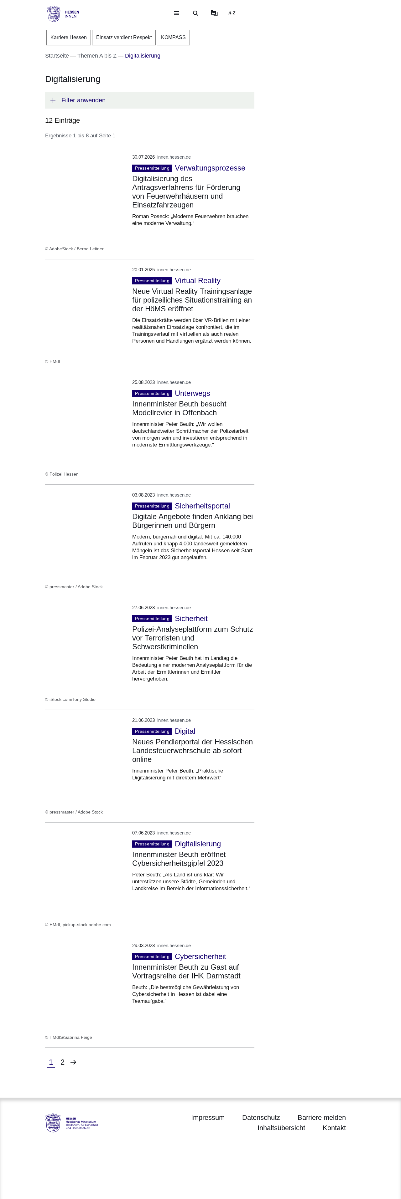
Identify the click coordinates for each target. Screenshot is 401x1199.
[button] (149, 100)
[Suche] (195, 13)
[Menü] (176, 13)
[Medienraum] (214, 13)
